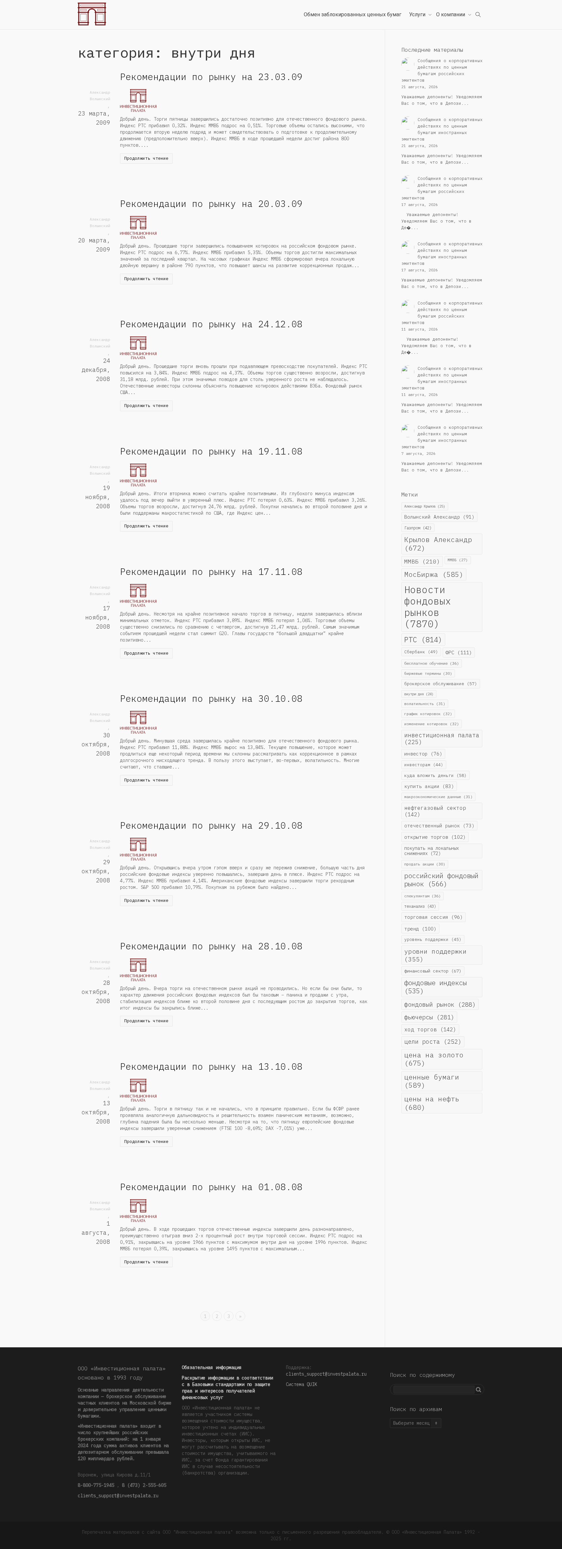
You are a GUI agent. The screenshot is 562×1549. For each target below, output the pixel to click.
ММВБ (422, 561)
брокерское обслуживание (440, 683)
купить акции (429, 786)
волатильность (424, 703)
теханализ (420, 906)
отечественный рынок (439, 825)
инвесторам (423, 764)
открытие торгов (435, 837)
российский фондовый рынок (441, 879)
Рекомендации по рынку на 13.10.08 (211, 1066)
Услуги (418, 14)
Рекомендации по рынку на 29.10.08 (211, 825)
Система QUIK (301, 1384)
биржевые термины (428, 673)
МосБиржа (433, 574)
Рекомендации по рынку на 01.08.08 (211, 1187)
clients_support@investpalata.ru (118, 1496)
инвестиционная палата (441, 738)
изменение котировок (431, 723)
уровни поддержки (435, 955)
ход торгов (430, 1029)
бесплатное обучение (431, 663)
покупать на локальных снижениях (431, 851)
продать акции (424, 864)
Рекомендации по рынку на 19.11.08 (211, 451)
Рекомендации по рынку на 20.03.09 (211, 203)
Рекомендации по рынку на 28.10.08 (211, 946)
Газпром (418, 527)
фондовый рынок (440, 1004)
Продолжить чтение (146, 158)
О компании (451, 14)
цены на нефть (431, 1103)
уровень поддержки (433, 939)
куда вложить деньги (435, 775)
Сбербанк (421, 652)
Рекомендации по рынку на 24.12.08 (211, 324)
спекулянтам (422, 895)
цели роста (433, 1041)
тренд (420, 928)
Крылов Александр (438, 543)
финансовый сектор (433, 971)
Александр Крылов (424, 506)
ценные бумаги (431, 1081)
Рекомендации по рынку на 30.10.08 (211, 698)
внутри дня (419, 694)
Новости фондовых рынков (427, 606)
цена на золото (433, 1059)
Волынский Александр (439, 517)
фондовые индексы (435, 986)
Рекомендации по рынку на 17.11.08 (211, 571)
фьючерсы (429, 1017)
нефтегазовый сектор (435, 811)
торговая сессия (433, 917)
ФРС (459, 652)
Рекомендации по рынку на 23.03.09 (211, 77)
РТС (423, 639)
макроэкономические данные (438, 796)
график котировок (428, 713)
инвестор (423, 754)
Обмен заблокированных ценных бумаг (352, 14)
